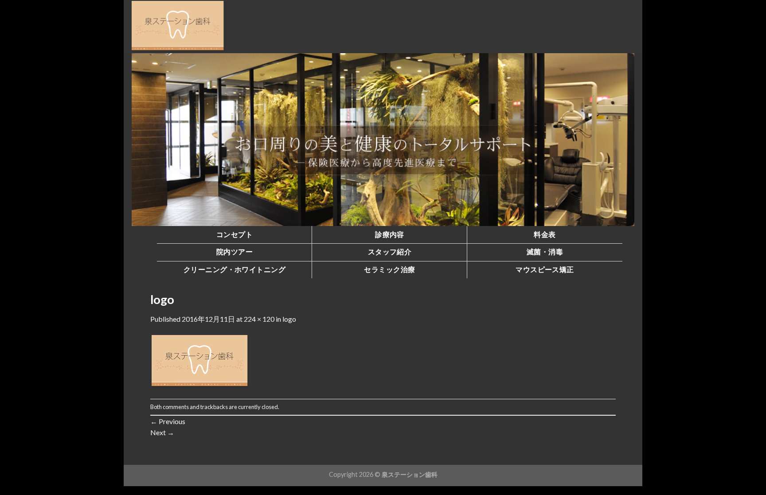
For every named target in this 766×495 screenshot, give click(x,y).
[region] (383, 139)
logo (289, 319)
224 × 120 (259, 319)
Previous (167, 421)
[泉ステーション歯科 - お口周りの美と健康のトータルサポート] (178, 26)
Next (162, 432)
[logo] (200, 360)
